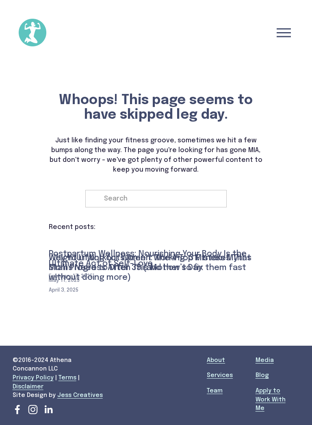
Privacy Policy (33, 378)
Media (265, 360)
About (216, 360)
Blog (262, 375)
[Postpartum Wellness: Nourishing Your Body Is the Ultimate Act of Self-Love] (156, 240)
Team (215, 391)
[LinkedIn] (48, 409)
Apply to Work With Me (271, 399)
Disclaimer (28, 387)
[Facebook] (17, 409)
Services (220, 375)
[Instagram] (33, 409)
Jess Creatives (80, 395)
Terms (67, 378)
